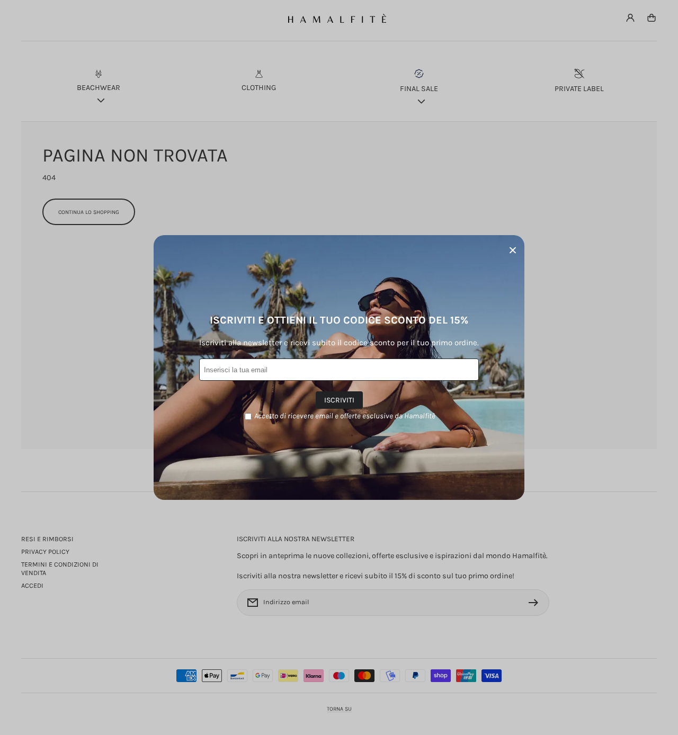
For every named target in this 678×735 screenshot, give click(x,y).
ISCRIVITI (339, 400)
